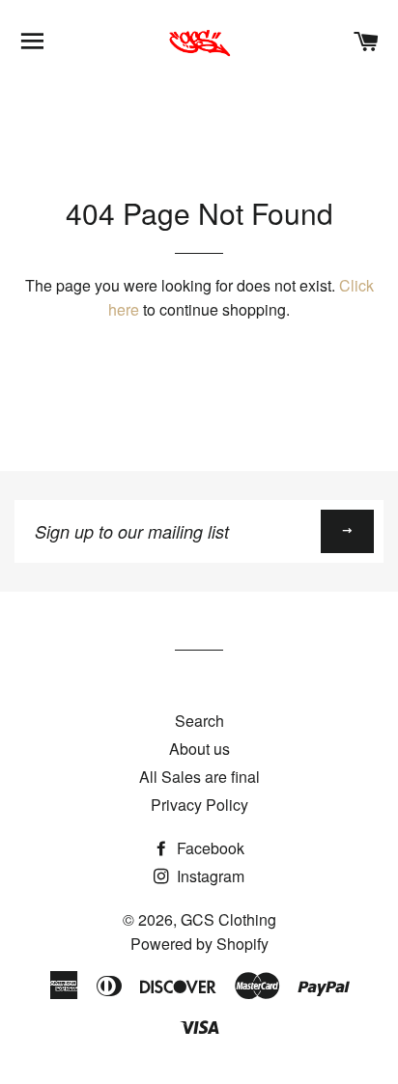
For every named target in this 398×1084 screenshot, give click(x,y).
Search (199, 720)
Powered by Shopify (199, 943)
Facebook (208, 848)
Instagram (208, 876)
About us (199, 748)
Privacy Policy (199, 804)
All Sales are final (199, 776)
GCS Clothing (228, 919)
